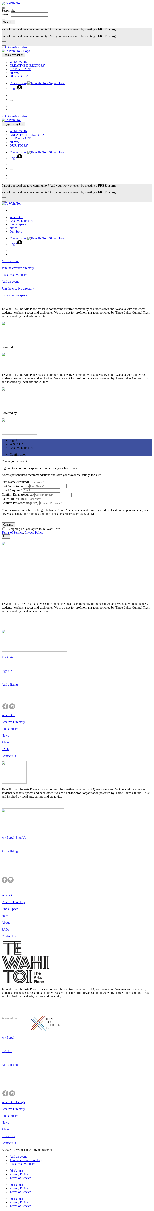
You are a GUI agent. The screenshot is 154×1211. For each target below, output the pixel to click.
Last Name (15, 486)
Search (6, 14)
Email (12, 490)
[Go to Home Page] (16, 51)
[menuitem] (81, 62)
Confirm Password (20, 503)
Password (14, 498)
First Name (15, 482)
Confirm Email (18, 494)
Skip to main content (15, 47)
